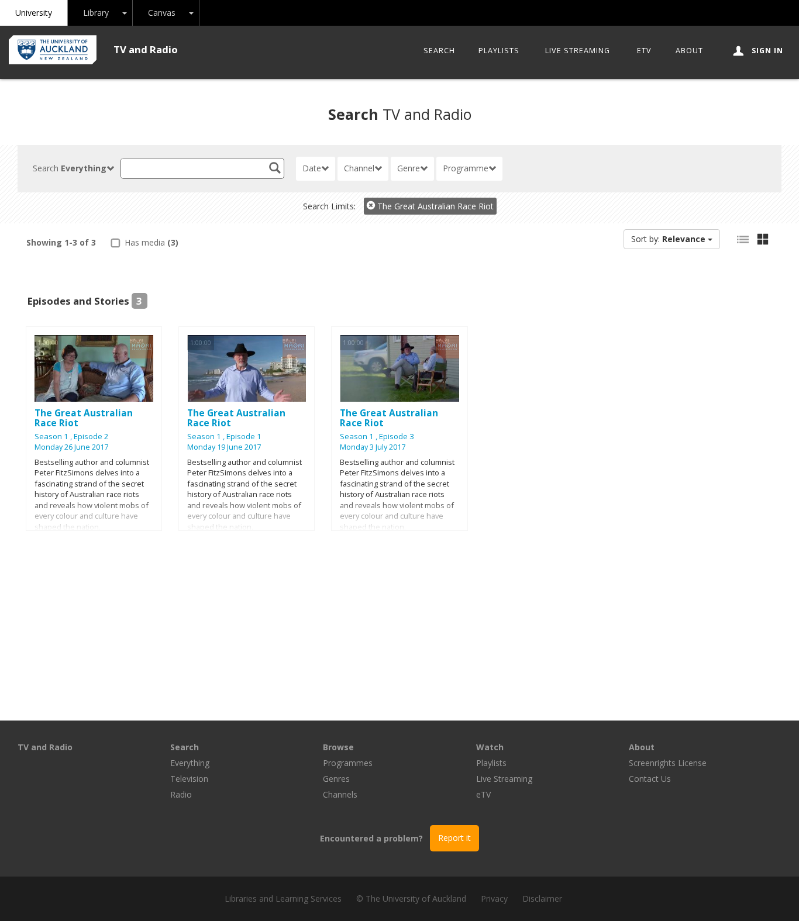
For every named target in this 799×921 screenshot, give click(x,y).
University (33, 12)
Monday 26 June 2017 (71, 447)
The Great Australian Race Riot (434, 206)
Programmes (348, 762)
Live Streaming (577, 51)
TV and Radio (145, 49)
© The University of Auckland (411, 898)
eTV (644, 51)
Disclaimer (542, 898)
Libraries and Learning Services (283, 898)
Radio (181, 794)
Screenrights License (668, 762)
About (689, 51)
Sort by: (668, 238)
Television (189, 778)
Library (96, 12)
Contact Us (650, 778)
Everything (189, 762)
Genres (336, 778)
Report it (454, 837)
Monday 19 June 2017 (224, 447)
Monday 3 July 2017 (372, 447)
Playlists (498, 51)
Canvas (161, 12)
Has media (150, 242)
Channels (340, 794)
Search (439, 51)
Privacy (494, 898)
